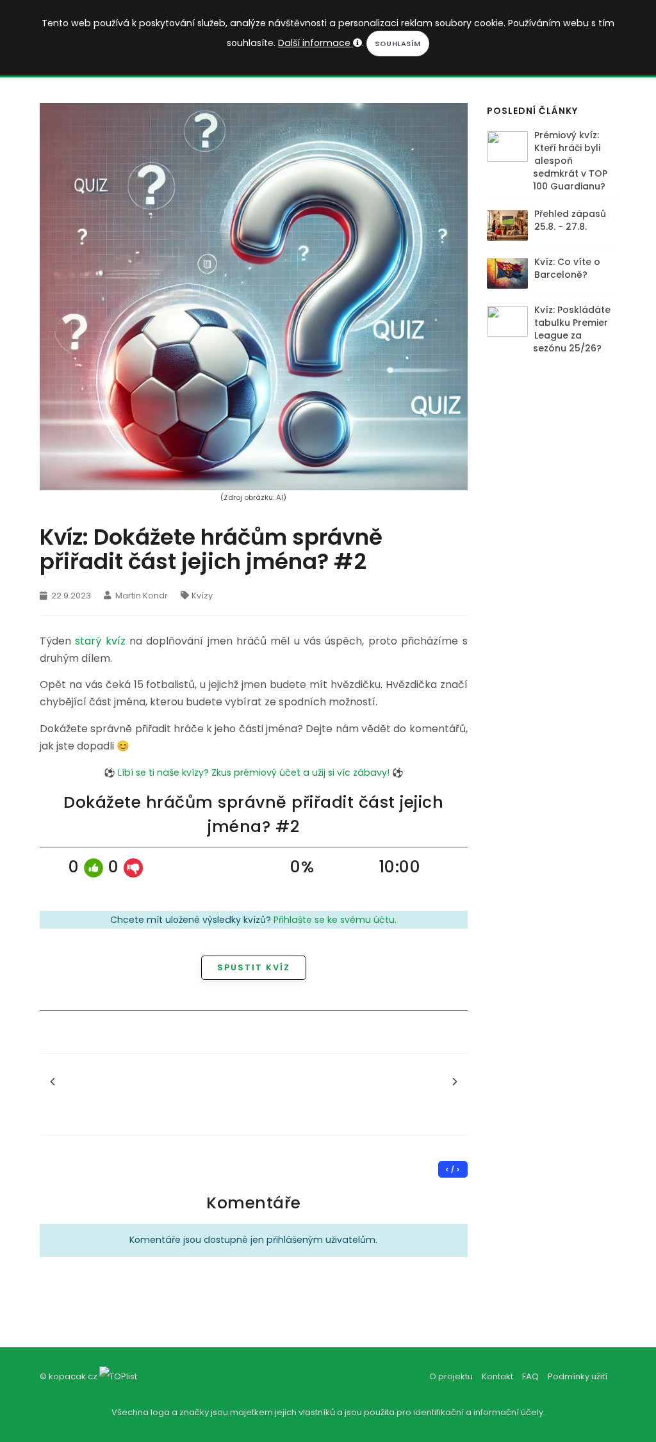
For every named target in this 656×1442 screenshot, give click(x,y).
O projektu (451, 1376)
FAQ (530, 1376)
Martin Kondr (140, 595)
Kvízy (202, 595)
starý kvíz (100, 641)
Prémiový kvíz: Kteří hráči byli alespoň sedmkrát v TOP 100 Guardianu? (570, 161)
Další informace (315, 42)
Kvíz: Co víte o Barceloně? (567, 268)
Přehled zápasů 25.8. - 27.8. (570, 220)
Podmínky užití (577, 1376)
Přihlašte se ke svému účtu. (335, 919)
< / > (453, 1169)
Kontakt (497, 1376)
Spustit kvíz (253, 967)
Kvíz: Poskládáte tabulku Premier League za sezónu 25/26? (572, 329)
